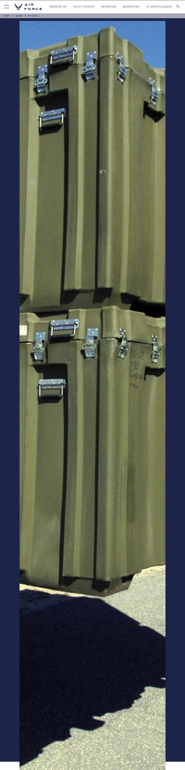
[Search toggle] (179, 7)
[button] (6, 7)
